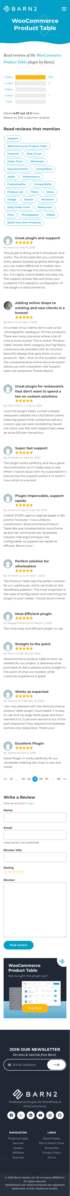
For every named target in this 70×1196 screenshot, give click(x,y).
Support (12, 138)
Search (28, 199)
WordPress (50, 1115)
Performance (31, 176)
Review (9, 880)
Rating (9, 867)
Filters (35, 192)
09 (58, 779)
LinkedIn (31, 1115)
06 (41, 779)
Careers (18, 1148)
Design (12, 199)
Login (30, 803)
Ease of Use (34, 153)
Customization (16, 184)
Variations (47, 199)
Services (18, 1143)
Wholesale (37, 161)
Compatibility (43, 184)
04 (29, 779)
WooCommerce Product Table (27, 146)
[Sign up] (56, 1065)
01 (11, 779)
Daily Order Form (18, 207)
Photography (30, 214)
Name (8, 810)
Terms (52, 1157)
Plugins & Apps (18, 1138)
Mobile (50, 214)
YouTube (40, 1115)
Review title (13, 850)
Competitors (44, 169)
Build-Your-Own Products (24, 222)
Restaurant (45, 207)
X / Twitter (21, 1115)
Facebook (11, 1115)
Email (8, 828)
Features (13, 153)
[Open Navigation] (64, 9)
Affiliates (18, 1152)
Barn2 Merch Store (51, 1143)
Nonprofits (52, 1148)
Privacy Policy (52, 1152)
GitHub (60, 1115)
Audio (11, 176)
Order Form (15, 161)
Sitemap (18, 1157)
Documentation (17, 169)
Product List (15, 192)
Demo (50, 192)
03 (23, 779)
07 (46, 779)
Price (10, 214)
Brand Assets (51, 1138)
